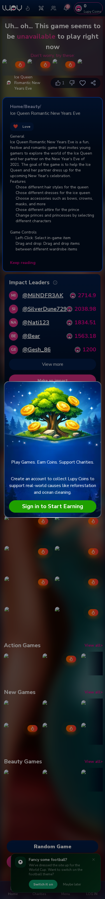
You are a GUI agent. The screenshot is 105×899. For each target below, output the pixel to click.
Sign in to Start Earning (52, 506)
